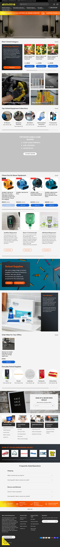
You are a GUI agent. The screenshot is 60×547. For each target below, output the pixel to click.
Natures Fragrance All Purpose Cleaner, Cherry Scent (53, 58)
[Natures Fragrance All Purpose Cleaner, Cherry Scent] (53, 49)
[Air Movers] (7, 116)
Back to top (30, 509)
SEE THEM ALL (12, 67)
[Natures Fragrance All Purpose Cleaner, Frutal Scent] (29, 49)
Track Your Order (21, 431)
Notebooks (9, 282)
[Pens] (7, 374)
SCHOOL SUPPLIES (35, 32)
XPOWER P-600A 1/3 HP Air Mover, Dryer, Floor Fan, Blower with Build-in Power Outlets (51, 194)
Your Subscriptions (22, 434)
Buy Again (20, 429)
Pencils (19, 381)
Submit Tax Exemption (37, 431)
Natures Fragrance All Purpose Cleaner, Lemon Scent (41, 58)
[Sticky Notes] (53, 374)
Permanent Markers (19, 282)
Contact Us (5, 437)
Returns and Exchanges (23, 438)
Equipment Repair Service (50, 432)
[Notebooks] (41, 374)
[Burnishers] (30, 116)
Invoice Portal (6, 432)
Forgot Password (6, 430)
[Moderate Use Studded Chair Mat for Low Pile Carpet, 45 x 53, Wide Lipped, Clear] (8, 343)
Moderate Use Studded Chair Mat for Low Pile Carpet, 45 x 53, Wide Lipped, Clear (7, 354)
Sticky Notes (53, 381)
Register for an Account (8, 427)
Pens (7, 381)
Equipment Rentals (50, 429)
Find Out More (8, 250)
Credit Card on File (36, 429)
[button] (57, 4)
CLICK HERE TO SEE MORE (30, 153)
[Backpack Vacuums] (18, 116)
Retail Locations (6, 434)
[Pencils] (18, 374)
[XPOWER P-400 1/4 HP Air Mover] (22, 184)
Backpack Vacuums (18, 123)
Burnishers (30, 123)
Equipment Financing (36, 434)
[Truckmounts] (53, 116)
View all (56, 41)
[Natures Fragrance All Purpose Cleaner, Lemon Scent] (41, 49)
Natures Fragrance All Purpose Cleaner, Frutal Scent (29, 58)
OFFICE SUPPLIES (24, 32)
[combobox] (34, 4)
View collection (29, 383)
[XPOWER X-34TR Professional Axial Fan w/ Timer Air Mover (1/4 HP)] (37, 184)
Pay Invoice (20, 436)
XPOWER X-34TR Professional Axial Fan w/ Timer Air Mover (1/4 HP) (36, 194)
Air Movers (7, 123)
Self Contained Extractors (41, 123)
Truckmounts (53, 123)
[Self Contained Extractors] (41, 116)
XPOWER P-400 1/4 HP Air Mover (22, 193)
